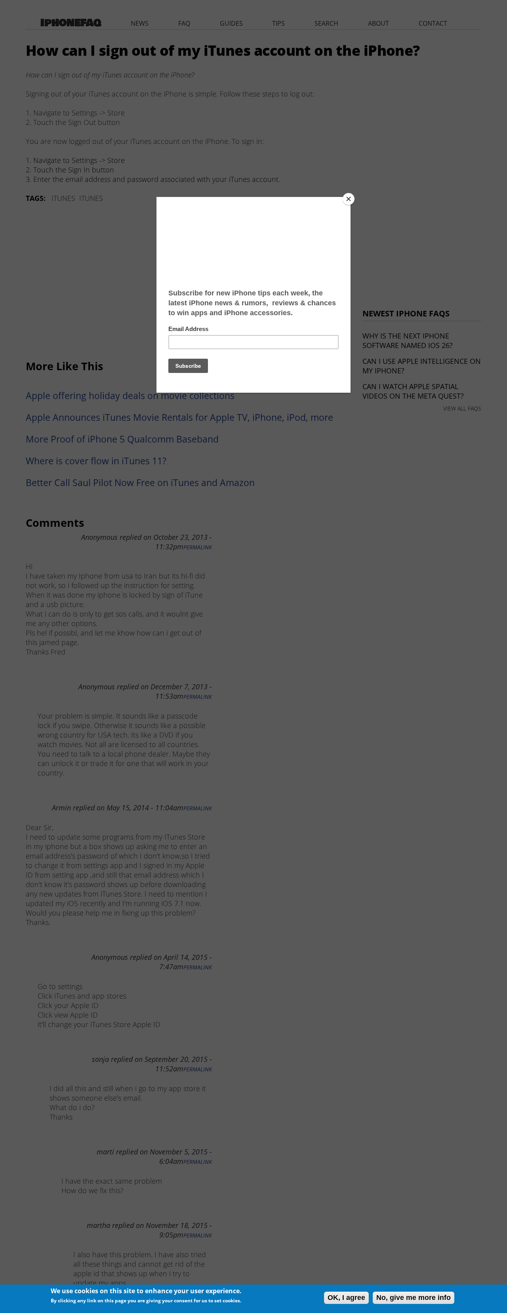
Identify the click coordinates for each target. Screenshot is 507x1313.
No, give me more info (413, 1298)
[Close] (349, 199)
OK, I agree (346, 1298)
